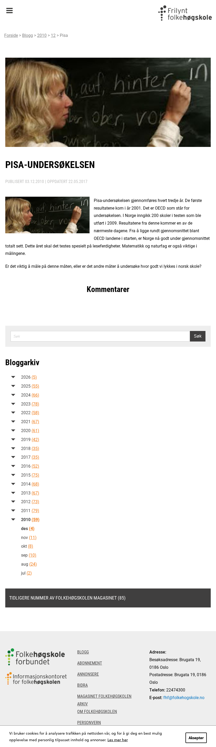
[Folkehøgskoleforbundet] (36, 656)
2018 (30, 448)
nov (29, 537)
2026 (29, 377)
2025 (30, 386)
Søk (198, 336)
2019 (30, 439)
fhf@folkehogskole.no (183, 697)
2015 (30, 475)
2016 (30, 466)
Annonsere (88, 674)
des (28, 528)
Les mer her (117, 740)
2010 (42, 35)
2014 (30, 484)
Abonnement (89, 663)
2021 (30, 421)
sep (28, 555)
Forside (11, 35)
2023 (30, 404)
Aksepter (196, 737)
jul (26, 573)
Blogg (27, 35)
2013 (30, 493)
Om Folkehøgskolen (97, 711)
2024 (30, 395)
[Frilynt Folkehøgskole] (185, 13)
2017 (30, 457)
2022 (30, 412)
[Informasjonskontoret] (36, 678)
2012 (30, 501)
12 (53, 35)
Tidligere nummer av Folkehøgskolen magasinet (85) (67, 598)
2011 (30, 510)
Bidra (82, 685)
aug (29, 564)
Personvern (89, 722)
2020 (30, 430)
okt (27, 546)
